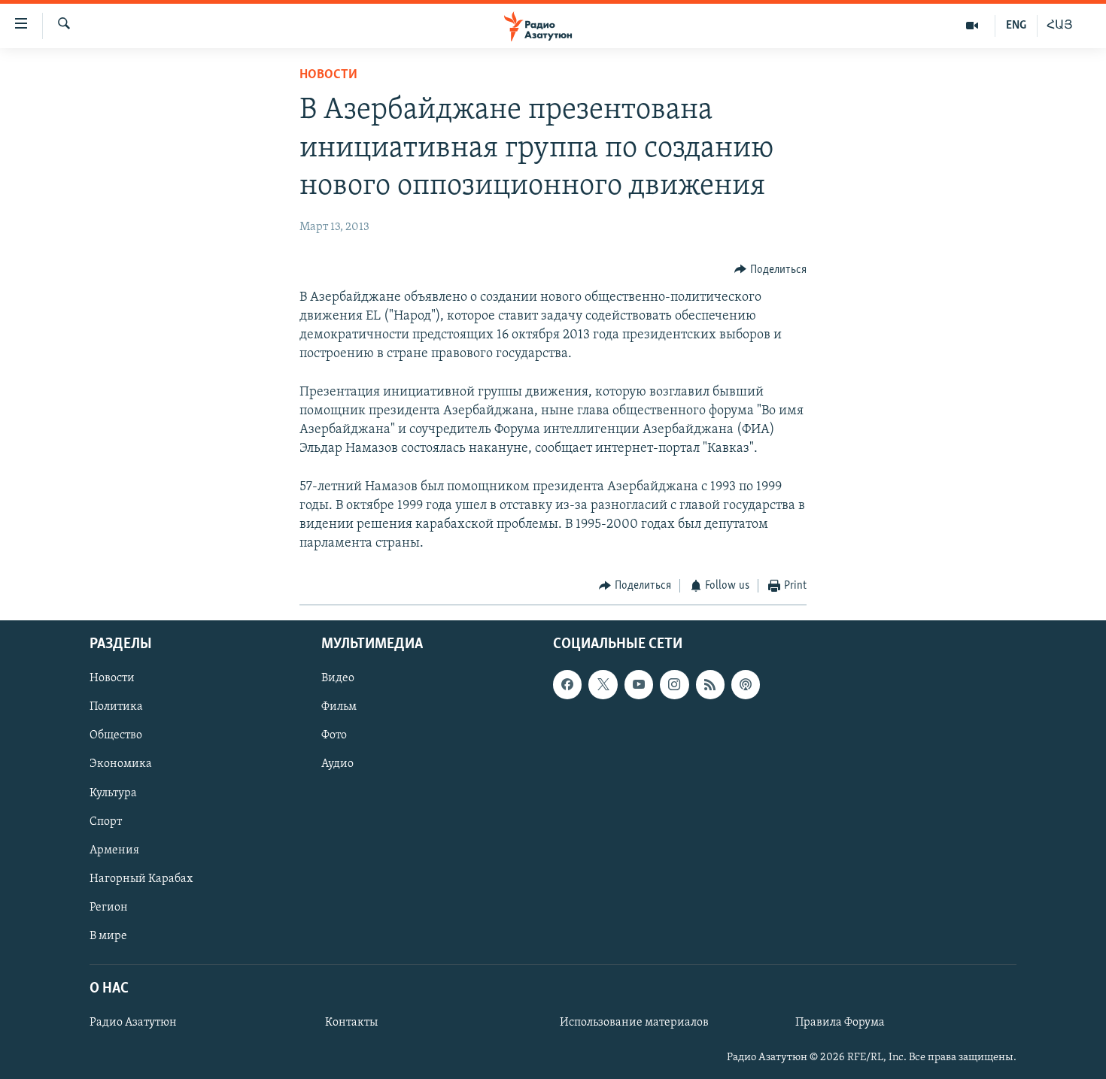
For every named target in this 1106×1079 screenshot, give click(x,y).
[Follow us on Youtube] (638, 684)
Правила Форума (840, 1023)
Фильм (339, 707)
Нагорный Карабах (141, 878)
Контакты (351, 1023)
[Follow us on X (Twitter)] (602, 684)
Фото (334, 735)
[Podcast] (745, 684)
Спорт (106, 821)
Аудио (337, 764)
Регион (109, 908)
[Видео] (972, 25)
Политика (116, 707)
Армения (114, 850)
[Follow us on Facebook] (567, 684)
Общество (116, 735)
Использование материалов (634, 1023)
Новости (328, 75)
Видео (337, 678)
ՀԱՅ (1060, 26)
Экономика (121, 764)
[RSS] (710, 684)
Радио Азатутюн (133, 1023)
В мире (108, 936)
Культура (113, 793)
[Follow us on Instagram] (674, 684)
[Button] (770, 270)
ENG (1016, 26)
